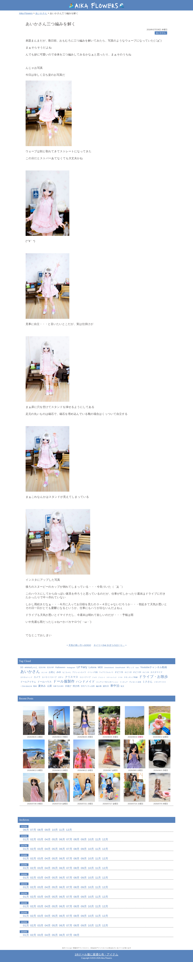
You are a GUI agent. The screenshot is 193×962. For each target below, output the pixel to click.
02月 (33, 839)
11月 (62, 829)
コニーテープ (85, 677)
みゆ (58, 672)
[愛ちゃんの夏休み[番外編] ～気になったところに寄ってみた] (34, 754)
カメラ (37, 677)
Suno (137, 667)
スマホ (120, 677)
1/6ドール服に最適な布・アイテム (96, 954)
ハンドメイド (85, 681)
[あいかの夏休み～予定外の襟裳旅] (84, 754)
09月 (48, 829)
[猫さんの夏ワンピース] (134, 787)
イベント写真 (92, 672)
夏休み (42, 685)
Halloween (60, 667)
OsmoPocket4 (120, 667)
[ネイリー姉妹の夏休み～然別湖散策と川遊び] (109, 720)
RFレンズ (130, 667)
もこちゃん (66, 672)
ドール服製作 (64, 681)
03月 (40, 839)
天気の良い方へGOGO (80, 645)
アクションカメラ (79, 672)
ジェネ (94, 677)
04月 (48, 839)
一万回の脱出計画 (26, 686)
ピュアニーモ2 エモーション (107, 682)
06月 (26, 829)
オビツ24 (137, 672)
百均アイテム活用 (88, 686)
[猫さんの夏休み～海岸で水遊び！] (84, 720)
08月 (40, 829)
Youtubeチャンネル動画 (153, 667)
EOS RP (50, 667)
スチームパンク (111, 677)
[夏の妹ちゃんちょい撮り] (134, 754)
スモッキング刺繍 (130, 677)
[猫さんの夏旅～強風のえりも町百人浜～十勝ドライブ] (34, 787)
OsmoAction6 (109, 667)
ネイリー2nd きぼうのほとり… (109, 645)
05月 (55, 839)
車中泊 (114, 685)
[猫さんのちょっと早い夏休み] (159, 787)
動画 (35, 686)
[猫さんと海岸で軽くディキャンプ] (34, 720)
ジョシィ (101, 677)
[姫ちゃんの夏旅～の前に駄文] (159, 754)
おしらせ (44, 672)
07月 (33, 829)
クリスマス (71, 676)
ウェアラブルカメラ (106, 672)
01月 (26, 839)
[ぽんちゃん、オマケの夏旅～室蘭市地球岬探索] (59, 720)
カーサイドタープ (49, 677)
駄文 (122, 686)
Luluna (92, 667)
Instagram (71, 667)
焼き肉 (76, 686)
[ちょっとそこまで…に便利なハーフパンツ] (84, 787)
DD (21, 667)
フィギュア (124, 682)
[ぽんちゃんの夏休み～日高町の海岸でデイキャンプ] (159, 720)
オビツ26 (145, 672)
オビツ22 (128, 672)
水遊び (68, 686)
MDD (100, 667)
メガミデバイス (160, 682)
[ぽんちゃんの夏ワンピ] (59, 787)
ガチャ (61, 677)
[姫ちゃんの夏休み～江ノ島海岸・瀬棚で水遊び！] (109, 754)
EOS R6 (42, 667)
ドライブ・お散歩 (153, 677)
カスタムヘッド (26, 677)
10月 (55, 829)
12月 (69, 829)
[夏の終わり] (134, 720)
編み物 (98, 686)
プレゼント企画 (135, 682)
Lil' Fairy (82, 667)
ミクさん (147, 681)
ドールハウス (44, 681)
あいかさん (161, 33)
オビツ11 (119, 672)
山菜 (49, 686)
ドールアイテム (28, 681)
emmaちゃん (31, 667)
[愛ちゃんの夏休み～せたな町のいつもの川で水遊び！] (59, 754)
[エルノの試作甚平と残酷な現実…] (109, 787)
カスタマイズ (156, 672)
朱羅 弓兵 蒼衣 (58, 686)
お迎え (52, 672)
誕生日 (106, 686)
